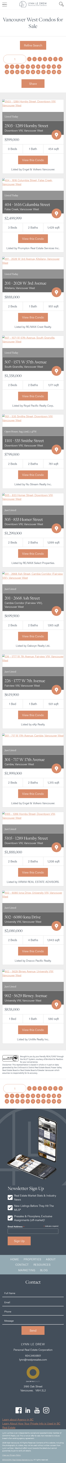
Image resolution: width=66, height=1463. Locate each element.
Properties (32, 1259)
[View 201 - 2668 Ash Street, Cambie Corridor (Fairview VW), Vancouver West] (33, 575)
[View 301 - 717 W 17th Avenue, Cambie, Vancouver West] (33, 735)
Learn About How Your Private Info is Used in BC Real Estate (31, 1425)
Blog (44, 1270)
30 (59, 72)
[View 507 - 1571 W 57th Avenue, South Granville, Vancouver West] (33, 339)
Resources (42, 1264)
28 (49, 72)
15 (38, 66)
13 (28, 66)
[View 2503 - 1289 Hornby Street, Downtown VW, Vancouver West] (33, 103)
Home (14, 1259)
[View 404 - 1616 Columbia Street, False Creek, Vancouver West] (33, 182)
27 (43, 72)
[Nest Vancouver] (33, 6)
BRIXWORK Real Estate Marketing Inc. (17, 1459)
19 (59, 66)
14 (33, 66)
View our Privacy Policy (11, 1455)
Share (33, 83)
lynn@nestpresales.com (33, 1359)
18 (54, 66)
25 (33, 72)
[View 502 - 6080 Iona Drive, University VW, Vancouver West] (33, 894)
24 (28, 72)
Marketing (26, 1270)
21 (12, 72)
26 (38, 72)
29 (54, 72)
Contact (22, 1264)
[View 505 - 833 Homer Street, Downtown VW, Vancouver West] (33, 496)
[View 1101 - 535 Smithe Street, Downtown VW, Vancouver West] (33, 418)
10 (12, 66)
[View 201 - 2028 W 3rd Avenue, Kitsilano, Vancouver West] (33, 260)
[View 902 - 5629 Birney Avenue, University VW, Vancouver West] (33, 973)
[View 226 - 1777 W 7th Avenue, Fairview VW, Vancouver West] (33, 658)
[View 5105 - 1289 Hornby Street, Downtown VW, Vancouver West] (33, 815)
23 (23, 72)
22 (17, 72)
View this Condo (33, 160)
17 (48, 66)
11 (17, 66)
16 (43, 66)
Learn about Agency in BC (17, 1419)
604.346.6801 (33, 1355)
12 (22, 66)
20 (7, 72)
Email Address (16, 1226)
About (51, 1259)
